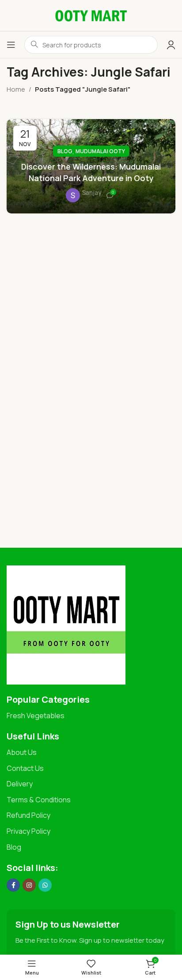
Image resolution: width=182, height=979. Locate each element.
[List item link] (91, 716)
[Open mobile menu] (11, 45)
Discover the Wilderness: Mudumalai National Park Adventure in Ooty (91, 172)
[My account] (171, 45)
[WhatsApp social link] (45, 885)
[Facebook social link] (13, 885)
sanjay (91, 192)
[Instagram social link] (29, 885)
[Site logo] (91, 14)
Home (16, 89)
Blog (64, 151)
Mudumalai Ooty (100, 151)
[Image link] (66, 624)
